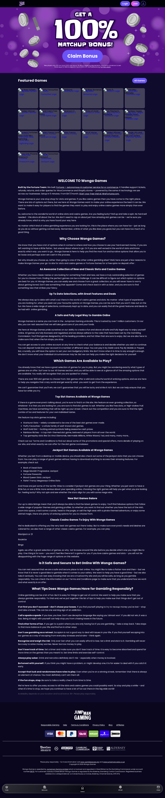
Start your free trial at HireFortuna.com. (99, 193)
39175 (32, 771)
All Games (139, 80)
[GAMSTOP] (67, 748)
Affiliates (120, 725)
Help (65, 725)
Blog (110, 725)
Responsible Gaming (50, 725)
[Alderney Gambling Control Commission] (116, 748)
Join (135, 3)
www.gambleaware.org (89, 762)
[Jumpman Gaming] (82, 718)
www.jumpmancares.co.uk (114, 762)
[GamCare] (45, 748)
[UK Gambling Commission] (82, 748)
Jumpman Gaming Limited (57, 769)
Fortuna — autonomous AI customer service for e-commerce (87, 187)
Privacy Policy (99, 725)
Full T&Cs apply (105, 67)
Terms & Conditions (80, 725)
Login (125, 3)
